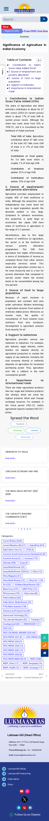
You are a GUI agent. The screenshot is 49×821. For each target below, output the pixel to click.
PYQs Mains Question (14, 606)
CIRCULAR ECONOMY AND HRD (21, 471)
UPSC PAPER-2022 (35, 637)
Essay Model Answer (14, 567)
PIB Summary (11, 593)
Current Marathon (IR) (14, 545)
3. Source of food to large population (25, 80)
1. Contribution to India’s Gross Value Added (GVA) (25, 67)
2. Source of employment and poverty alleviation (25, 73)
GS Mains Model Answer (27, 585)
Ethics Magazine (12, 576)
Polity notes (31, 593)
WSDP (36, 659)
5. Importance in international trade (25, 90)
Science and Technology (15, 615)
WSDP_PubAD (11, 668)
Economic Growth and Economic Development (24, 554)
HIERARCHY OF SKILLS (17, 451)
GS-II (7, 585)
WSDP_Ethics (10, 663)
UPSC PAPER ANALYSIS (14, 659)
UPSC (7, 628)
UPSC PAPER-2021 (12, 637)
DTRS (30, 550)
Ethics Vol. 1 (36, 580)
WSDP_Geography (32, 663)
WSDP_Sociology (32, 668)
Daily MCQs (37, 545)
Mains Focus (11, 589)
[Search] (44, 19)
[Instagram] (27, 791)
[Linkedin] (18, 807)
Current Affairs (12, 541)
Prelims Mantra (12, 598)
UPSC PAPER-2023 (12, 641)
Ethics (37, 571)
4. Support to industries (21, 84)
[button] (38, 60)
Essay (24, 563)
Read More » (10, 458)
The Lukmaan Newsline (15, 620)
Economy (24, 36)
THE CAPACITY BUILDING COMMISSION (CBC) (18, 515)
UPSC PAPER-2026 (12, 655)
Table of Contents (19, 60)
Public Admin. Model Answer (17, 602)
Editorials (9, 563)
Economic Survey (12, 558)
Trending (36, 620)
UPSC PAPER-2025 (13, 650)
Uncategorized (11, 624)
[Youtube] (21, 791)
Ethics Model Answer (14, 580)
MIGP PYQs (30, 589)
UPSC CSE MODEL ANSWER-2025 (19, 633)
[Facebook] (30, 807)
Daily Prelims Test (12, 550)
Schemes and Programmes (16, 611)
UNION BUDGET (31, 624)
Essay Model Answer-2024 (16, 571)
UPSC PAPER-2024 (13, 646)
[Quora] (24, 807)
